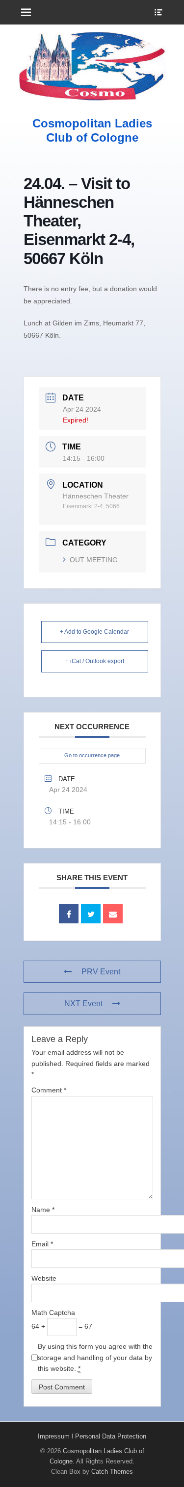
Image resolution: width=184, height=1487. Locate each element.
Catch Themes (112, 1471)
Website (43, 1278)
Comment (48, 1090)
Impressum (54, 1436)
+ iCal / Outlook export (94, 661)
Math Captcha (53, 1312)
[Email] (113, 913)
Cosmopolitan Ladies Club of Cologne (92, 130)
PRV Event (100, 971)
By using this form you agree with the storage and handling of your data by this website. (95, 1357)
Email (42, 1244)
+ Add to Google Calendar (94, 631)
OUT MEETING (94, 560)
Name (42, 1210)
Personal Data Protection (110, 1436)
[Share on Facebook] (69, 913)
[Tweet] (91, 913)
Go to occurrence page (92, 755)
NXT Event (83, 1003)
